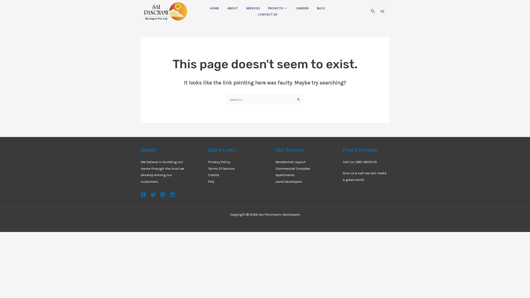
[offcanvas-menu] (382, 11)
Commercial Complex (293, 168)
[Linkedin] (172, 194)
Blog (321, 8)
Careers (302, 8)
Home (214, 8)
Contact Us (267, 14)
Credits (213, 175)
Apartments (285, 175)
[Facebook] (143, 194)
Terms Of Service (221, 168)
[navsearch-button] (373, 11)
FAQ (211, 181)
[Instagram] (162, 194)
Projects (275, 8)
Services (253, 8)
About (232, 8)
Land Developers (289, 181)
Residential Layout (290, 162)
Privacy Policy (219, 162)
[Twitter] (153, 194)
